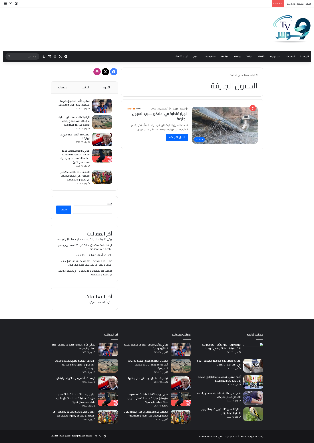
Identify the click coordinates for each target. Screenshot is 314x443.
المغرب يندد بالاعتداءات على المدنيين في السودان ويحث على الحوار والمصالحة (75, 176)
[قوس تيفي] (292, 29)
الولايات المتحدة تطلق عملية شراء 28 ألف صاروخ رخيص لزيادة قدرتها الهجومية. (74, 121)
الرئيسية (304, 56)
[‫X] (105, 71)
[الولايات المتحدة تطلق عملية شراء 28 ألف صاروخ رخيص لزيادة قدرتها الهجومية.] (102, 122)
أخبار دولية (275, 56)
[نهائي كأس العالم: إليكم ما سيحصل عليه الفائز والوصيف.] (102, 106)
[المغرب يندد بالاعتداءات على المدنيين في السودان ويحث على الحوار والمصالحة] (102, 177)
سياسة (225, 56)
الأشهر (85, 87)
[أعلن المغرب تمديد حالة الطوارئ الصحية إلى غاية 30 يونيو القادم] (253, 382)
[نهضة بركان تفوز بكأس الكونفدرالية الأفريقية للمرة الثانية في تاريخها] (253, 349)
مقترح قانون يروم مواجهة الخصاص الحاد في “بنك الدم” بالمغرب (219, 362)
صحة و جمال (209, 56)
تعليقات (62, 87)
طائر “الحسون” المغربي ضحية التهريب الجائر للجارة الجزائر (221, 411)
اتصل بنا (55, 435)
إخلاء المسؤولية (68, 435)
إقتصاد (261, 56)
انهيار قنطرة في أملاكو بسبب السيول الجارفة (160, 116)
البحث (109, 203)
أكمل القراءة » (176, 137)
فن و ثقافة (182, 56)
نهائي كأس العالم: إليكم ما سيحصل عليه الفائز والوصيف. (74, 103)
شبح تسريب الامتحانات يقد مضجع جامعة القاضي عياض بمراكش (219, 395)
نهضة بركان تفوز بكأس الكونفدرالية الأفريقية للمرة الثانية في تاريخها (221, 346)
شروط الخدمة (85, 435)
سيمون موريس (178, 109)
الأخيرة (106, 87)
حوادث (249, 56)
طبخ (195, 56)
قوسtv (290, 56)
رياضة (237, 56)
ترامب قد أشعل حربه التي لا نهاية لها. (75, 136)
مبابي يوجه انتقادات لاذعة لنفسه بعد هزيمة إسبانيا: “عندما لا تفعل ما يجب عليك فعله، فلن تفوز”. (75, 156)
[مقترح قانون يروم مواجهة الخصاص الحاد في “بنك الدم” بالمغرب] (253, 366)
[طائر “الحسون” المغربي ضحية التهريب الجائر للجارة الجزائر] (253, 414)
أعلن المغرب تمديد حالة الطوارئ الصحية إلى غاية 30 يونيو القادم (219, 379)
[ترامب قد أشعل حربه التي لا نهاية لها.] (102, 139)
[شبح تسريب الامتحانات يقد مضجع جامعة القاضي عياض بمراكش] (253, 398)
